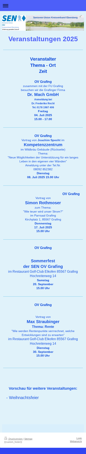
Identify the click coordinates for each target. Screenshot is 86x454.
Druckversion (15, 439)
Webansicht (76, 441)
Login (79, 438)
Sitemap (28, 439)
